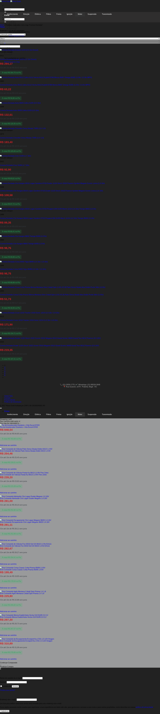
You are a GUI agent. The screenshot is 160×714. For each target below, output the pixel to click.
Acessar (15, 686)
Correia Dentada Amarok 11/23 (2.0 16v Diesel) (18, 59)
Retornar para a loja (16, 36)
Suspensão (92, 14)
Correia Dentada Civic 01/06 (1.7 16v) (14, 165)
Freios (58, 14)
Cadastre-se (4, 711)
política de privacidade (144, 707)
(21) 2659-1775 (68, 385)
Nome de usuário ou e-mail (11, 678)
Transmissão (107, 14)
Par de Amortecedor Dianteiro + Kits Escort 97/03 (19, 427)
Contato (7, 398)
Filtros (48, 14)
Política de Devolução (12, 402)
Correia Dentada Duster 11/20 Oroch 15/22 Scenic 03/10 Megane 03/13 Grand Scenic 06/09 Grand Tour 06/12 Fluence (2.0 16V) (49, 346)
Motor (80, 14)
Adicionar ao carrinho (8, 445)
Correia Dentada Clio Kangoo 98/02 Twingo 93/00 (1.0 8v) (22, 244)
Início (2, 25)
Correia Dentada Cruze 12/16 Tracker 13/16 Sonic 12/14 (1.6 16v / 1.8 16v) (29, 320)
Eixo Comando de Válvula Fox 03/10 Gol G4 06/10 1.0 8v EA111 (25, 546)
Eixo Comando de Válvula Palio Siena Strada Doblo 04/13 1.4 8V (25, 451)
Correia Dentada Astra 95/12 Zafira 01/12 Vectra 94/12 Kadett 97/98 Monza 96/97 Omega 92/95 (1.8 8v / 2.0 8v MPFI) (45, 85)
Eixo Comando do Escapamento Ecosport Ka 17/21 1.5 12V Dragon (26, 641)
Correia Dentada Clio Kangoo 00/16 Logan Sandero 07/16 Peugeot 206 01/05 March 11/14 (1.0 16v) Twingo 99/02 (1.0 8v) (47, 218)
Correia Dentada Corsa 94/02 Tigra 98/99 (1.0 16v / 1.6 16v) (23, 269)
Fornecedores (9, 400)
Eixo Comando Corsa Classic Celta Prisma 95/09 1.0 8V (22, 570)
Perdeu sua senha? (7, 690)
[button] (2, 27)
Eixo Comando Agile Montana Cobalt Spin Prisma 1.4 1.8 (22, 593)
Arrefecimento (12, 14)
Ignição (69, 14)
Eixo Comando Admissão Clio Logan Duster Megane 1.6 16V (23, 498)
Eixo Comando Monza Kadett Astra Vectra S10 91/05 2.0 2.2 (23, 617)
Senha (3, 682)
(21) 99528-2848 (93, 385)
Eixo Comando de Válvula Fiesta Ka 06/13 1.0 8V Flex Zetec (23, 475)
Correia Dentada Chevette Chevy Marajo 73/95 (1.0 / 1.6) (22, 138)
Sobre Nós (8, 396)
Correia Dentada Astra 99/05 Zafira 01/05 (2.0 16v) (19, 110)
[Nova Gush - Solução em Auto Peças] (10, 1)
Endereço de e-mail (8, 699)
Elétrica (38, 14)
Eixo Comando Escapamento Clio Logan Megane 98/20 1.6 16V (25, 522)
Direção (26, 14)
